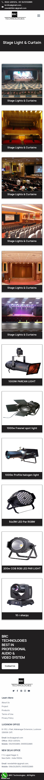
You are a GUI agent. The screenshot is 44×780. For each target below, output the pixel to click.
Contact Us (10, 666)
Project (5, 706)
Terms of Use (7, 714)
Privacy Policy (8, 718)
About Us (6, 702)
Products (6, 710)
